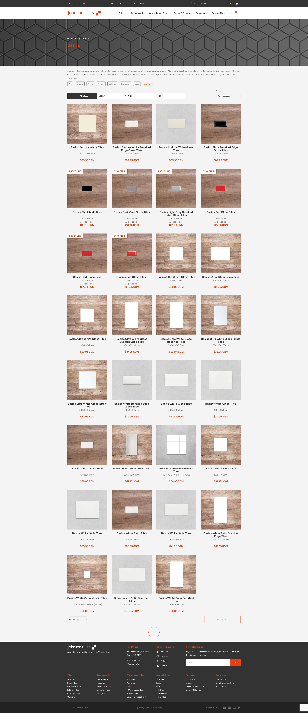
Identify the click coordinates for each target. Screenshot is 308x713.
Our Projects (102, 679)
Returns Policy (156, 707)
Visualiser (101, 682)
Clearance (72, 696)
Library (189, 682)
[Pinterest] (79, 3)
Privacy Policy (143, 707)
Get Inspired (136, 13)
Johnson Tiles (82, 707)
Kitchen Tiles (73, 689)
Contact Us (217, 13)
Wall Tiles (71, 679)
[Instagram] (74, 3)
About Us (131, 682)
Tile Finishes (161, 693)
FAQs (158, 682)
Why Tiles (131, 679)
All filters (84, 96)
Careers (132, 3)
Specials (143, 3)
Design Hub (102, 693)
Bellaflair (112, 84)
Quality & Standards (195, 686)
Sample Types (103, 689)
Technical (200, 13)
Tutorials (160, 679)
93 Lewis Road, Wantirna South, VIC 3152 (138, 653)
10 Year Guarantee (135, 689)
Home (70, 38)
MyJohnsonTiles (104, 686)
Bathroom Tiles (74, 686)
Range (78, 38)
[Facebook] (69, 3)
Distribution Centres (225, 682)
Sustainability (133, 693)
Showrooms (221, 686)
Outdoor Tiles (73, 693)
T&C (135, 707)
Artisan (101, 84)
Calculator (191, 679)
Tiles (121, 13)
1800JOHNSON (200, 3)
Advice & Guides (182, 13)
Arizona (80, 84)
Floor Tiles (72, 682)
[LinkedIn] (84, 3)
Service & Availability (136, 696)
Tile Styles (161, 696)
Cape (137, 84)
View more (148, 84)
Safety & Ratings (193, 689)
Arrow (90, 84)
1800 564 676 (133, 663)
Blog (158, 686)
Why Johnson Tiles (158, 13)
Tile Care (160, 689)
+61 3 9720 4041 (134, 660)
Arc (70, 84)
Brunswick (125, 84)
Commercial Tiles (117, 3)
